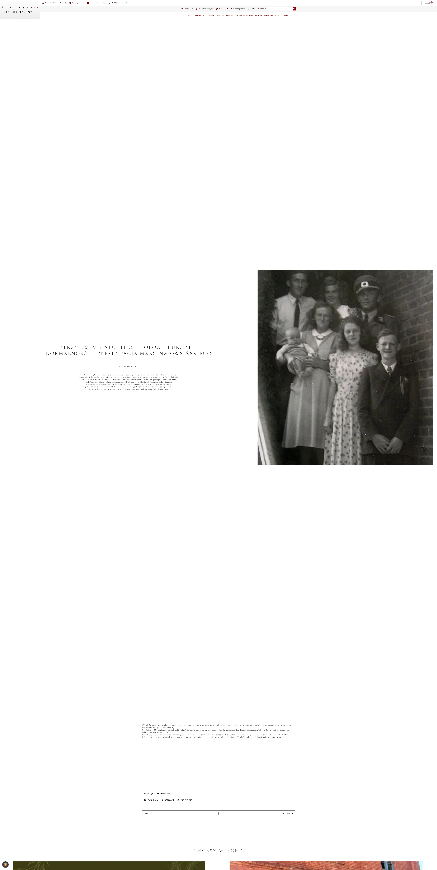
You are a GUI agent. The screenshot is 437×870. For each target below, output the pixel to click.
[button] (151, 800)
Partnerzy (258, 15)
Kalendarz (197, 15)
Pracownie (220, 15)
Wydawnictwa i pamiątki (244, 15)
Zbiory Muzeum (208, 15)
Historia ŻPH (268, 15)
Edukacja (229, 15)
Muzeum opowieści (282, 15)
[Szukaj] (294, 8)
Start (189, 15)
